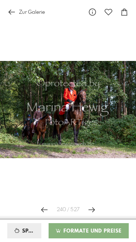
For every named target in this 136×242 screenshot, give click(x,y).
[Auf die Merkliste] (108, 12)
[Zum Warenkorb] (124, 12)
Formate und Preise (91, 231)
